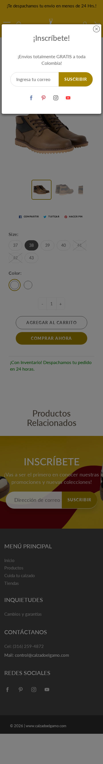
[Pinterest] (43, 98)
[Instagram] (56, 98)
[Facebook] (31, 98)
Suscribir (75, 79)
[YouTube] (68, 98)
